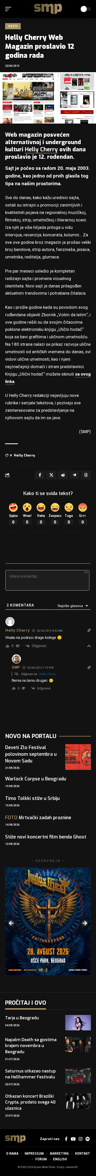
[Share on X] (51, 475)
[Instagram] (80, 1139)
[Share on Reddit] (63, 475)
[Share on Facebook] (40, 475)
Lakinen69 (71, 1167)
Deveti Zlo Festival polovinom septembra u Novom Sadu (31, 754)
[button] (9, 9)
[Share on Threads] (86, 475)
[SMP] (48, 9)
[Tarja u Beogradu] (78, 1022)
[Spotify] (87, 1139)
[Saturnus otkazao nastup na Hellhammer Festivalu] (78, 1076)
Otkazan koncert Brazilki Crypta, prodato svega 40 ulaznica (30, 1102)
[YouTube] (73, 1139)
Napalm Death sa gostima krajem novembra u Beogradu (31, 1045)
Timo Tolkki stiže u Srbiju (32, 798)
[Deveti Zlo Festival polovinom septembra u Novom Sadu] (78, 757)
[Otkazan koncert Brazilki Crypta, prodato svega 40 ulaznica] (78, 1101)
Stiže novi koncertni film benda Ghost (45, 837)
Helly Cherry (41, 149)
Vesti (13, 26)
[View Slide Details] (48, 921)
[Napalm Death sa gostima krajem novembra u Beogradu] (78, 1044)
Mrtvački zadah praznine (38, 818)
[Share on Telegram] (74, 475)
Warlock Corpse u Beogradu (35, 779)
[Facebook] (66, 1139)
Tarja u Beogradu (22, 1018)
